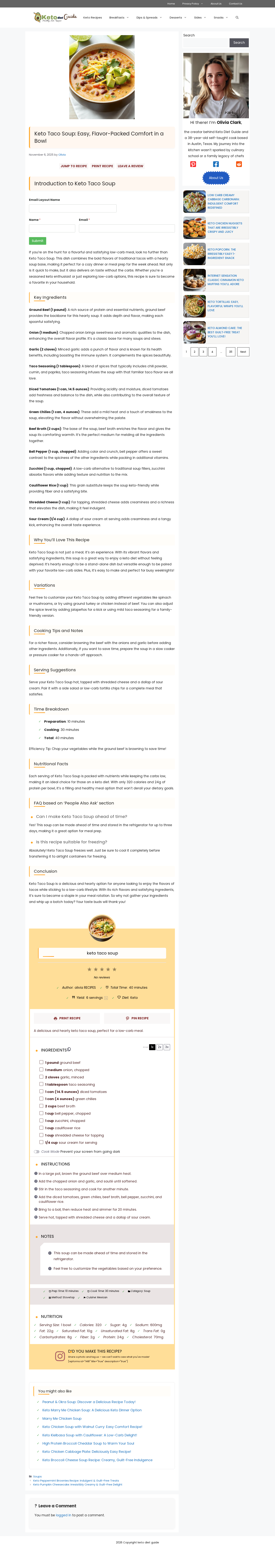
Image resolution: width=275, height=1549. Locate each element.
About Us (216, 3)
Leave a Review (130, 166)
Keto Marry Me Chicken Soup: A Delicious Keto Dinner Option (92, 1410)
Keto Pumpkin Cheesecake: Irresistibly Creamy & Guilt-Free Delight (77, 1484)
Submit (37, 241)
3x (167, 1047)
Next (243, 352)
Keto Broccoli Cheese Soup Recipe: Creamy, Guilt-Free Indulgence (97, 1460)
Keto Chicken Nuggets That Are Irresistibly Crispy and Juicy (225, 227)
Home (171, 3)
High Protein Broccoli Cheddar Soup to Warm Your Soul (88, 1443)
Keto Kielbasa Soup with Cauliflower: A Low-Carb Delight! (89, 1435)
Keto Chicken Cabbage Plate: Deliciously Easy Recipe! (86, 1451)
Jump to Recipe (74, 166)
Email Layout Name (44, 200)
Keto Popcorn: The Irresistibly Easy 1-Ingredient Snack (222, 254)
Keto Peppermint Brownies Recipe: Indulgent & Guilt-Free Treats (76, 1480)
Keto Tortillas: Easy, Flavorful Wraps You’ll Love (225, 306)
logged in (63, 1515)
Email (84, 220)
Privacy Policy (190, 3)
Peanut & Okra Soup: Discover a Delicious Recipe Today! (89, 1402)
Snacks (219, 17)
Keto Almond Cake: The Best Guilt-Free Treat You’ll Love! (225, 332)
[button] (237, 17)
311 (230, 352)
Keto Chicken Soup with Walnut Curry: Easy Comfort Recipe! (92, 1426)
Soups (37, 1476)
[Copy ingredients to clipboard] (69, 1049)
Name (35, 220)
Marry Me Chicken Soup (62, 1418)
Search (189, 35)
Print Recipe (102, 166)
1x (152, 1047)
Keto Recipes (92, 17)
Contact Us (235, 3)
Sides (198, 17)
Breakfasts (116, 17)
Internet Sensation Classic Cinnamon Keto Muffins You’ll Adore (226, 280)
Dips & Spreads (147, 17)
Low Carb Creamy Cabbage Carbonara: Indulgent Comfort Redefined (224, 201)
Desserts (176, 17)
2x (159, 1047)
